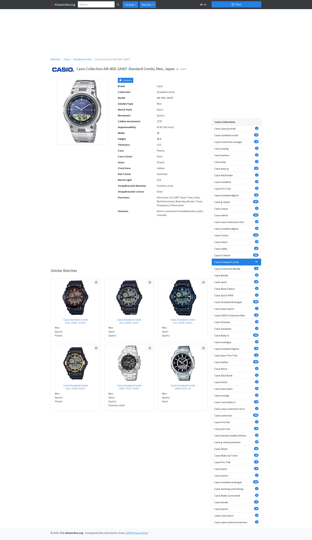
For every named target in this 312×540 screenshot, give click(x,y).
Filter (238, 4)
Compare (127, 80)
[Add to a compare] (96, 282)
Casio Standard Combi (75, 321)
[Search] (118, 4)
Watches (147, 4)
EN (204, 4)
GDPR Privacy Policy (137, 532)
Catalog (129, 4)
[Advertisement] (148, 34)
